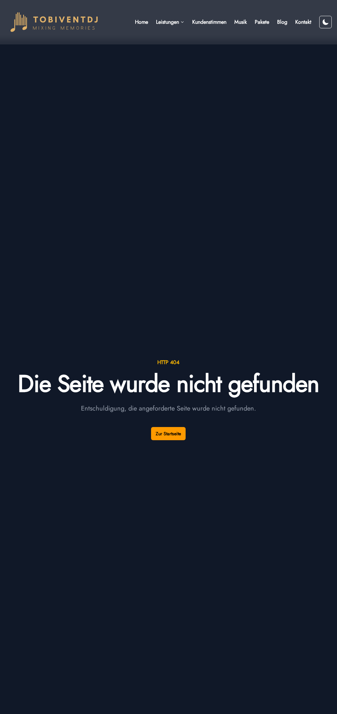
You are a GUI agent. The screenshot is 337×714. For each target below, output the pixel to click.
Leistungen (167, 22)
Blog (282, 22)
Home (141, 22)
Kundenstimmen (209, 22)
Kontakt (303, 22)
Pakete (262, 22)
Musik (240, 22)
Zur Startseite (168, 433)
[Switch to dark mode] (325, 22)
